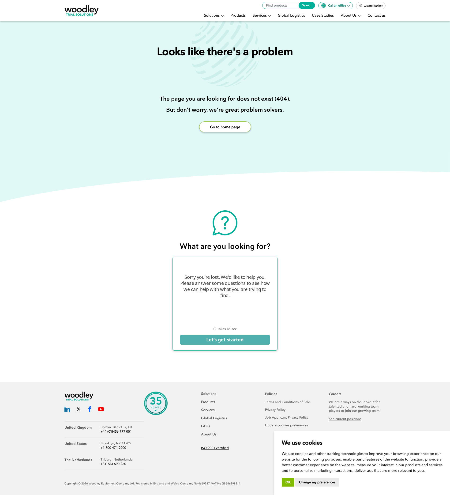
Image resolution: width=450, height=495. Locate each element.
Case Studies (323, 15)
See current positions (345, 419)
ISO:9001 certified (215, 448)
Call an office (337, 5)
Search (306, 5)
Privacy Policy (275, 410)
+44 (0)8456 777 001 (116, 432)
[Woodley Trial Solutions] (81, 10)
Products (238, 15)
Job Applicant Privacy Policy (286, 417)
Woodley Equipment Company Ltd (111, 483)
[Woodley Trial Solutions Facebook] (90, 410)
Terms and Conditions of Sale (287, 402)
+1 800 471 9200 (113, 448)
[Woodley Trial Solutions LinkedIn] (67, 410)
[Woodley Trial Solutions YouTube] (101, 410)
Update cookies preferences (286, 425)
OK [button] (288, 482)
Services (260, 15)
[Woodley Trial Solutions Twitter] (78, 410)
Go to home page (225, 127)
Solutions (212, 15)
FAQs (205, 426)
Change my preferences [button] (317, 482)
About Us (349, 15)
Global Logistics (291, 15)
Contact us (377, 15)
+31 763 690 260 (113, 464)
